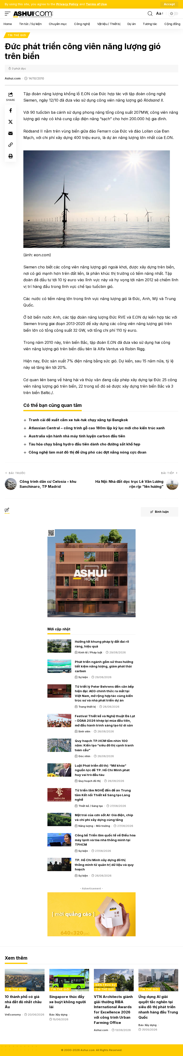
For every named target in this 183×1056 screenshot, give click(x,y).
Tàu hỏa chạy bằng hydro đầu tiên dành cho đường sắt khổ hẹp (84, 444)
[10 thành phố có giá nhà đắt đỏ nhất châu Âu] (25, 980)
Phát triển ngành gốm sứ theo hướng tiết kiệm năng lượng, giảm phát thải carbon (104, 666)
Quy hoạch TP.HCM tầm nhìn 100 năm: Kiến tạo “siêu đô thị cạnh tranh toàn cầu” (104, 745)
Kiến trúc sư (105, 984)
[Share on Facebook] (10, 110)
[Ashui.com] (33, 14)
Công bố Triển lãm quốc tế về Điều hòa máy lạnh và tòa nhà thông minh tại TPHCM (105, 839)
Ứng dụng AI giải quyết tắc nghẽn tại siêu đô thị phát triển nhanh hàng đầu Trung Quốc (158, 1007)
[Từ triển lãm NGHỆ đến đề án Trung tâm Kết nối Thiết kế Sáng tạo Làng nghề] (59, 794)
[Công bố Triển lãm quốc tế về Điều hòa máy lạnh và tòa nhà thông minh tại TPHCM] (59, 839)
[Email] (10, 133)
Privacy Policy (67, 4)
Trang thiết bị (87, 706)
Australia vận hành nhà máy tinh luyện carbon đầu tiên (77, 436)
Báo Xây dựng (58, 1014)
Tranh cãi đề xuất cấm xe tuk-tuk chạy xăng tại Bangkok (78, 420)
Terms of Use (96, 4)
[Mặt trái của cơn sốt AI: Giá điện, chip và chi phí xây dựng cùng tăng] (59, 819)
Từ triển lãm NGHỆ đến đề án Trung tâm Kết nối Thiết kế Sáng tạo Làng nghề (103, 794)
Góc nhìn (84, 756)
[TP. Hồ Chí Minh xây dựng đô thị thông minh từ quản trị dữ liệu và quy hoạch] (59, 864)
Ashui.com (12, 78)
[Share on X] (10, 122)
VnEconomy (13, 1014)
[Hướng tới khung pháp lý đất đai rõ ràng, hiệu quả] (59, 646)
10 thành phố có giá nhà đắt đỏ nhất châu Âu (23, 1001)
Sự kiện (83, 677)
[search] (150, 14)
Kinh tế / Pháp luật (90, 652)
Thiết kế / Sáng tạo (90, 806)
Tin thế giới (17, 35)
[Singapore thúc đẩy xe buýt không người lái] (69, 980)
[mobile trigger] (9, 14)
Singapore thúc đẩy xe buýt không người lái (67, 1001)
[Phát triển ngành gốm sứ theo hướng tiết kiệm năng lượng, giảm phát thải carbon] (59, 666)
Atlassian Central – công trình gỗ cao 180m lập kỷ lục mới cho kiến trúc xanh (97, 428)
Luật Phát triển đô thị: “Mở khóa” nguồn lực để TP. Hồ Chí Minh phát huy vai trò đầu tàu (102, 770)
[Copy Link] (10, 144)
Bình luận (162, 511)
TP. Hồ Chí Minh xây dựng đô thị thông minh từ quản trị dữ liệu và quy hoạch (104, 864)
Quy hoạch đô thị (89, 781)
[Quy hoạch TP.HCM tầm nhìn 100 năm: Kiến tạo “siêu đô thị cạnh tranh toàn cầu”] (59, 745)
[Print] (10, 156)
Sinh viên (84, 731)
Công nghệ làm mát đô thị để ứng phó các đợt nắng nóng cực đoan (87, 452)
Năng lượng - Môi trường (94, 826)
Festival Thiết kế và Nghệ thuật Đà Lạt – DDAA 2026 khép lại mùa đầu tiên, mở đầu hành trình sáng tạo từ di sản (105, 720)
